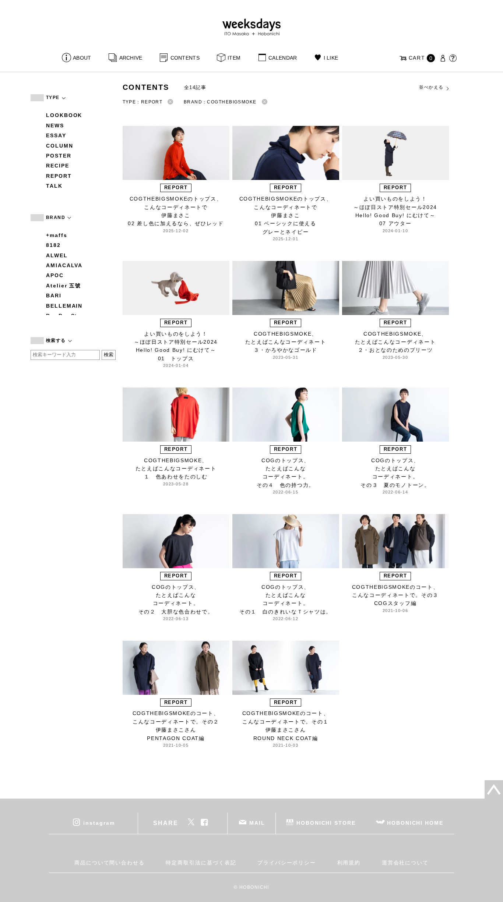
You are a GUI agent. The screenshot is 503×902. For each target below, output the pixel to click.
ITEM (234, 58)
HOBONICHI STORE (326, 822)
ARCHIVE (130, 58)
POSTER (58, 156)
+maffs (56, 235)
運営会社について (405, 863)
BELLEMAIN (64, 306)
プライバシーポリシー (286, 863)
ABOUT (82, 58)
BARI (53, 295)
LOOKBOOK (64, 115)
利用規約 (349, 863)
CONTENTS (185, 58)
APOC (55, 275)
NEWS (55, 125)
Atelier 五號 (63, 286)
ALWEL (57, 255)
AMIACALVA (64, 265)
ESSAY (56, 135)
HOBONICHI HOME (415, 822)
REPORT (59, 176)
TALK (54, 186)
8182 (53, 245)
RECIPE (57, 166)
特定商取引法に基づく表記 (201, 863)
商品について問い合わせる (109, 863)
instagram (99, 822)
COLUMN (59, 146)
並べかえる (431, 87)
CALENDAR (282, 58)
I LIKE (331, 58)
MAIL (257, 822)
